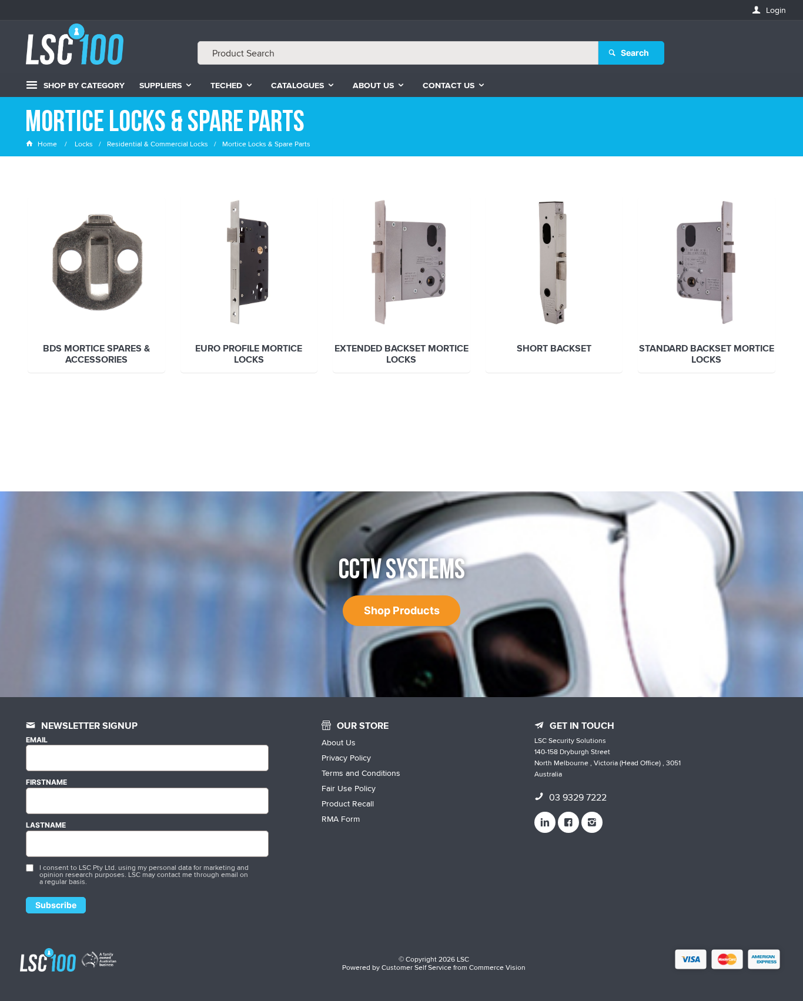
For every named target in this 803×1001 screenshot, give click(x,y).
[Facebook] (568, 822)
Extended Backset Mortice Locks (401, 354)
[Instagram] (592, 822)
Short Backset (554, 349)
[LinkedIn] (545, 822)
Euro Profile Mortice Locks (248, 354)
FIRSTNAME (46, 782)
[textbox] (398, 53)
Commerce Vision (497, 967)
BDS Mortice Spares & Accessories (96, 354)
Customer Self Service (416, 967)
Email (37, 740)
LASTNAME (46, 825)
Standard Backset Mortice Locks (706, 354)
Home (47, 144)
